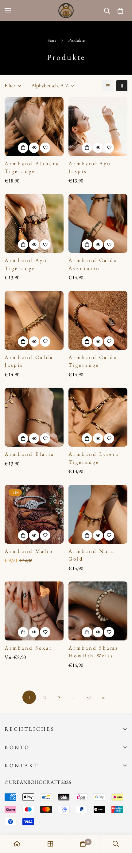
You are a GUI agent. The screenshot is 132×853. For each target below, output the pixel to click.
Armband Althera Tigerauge (32, 167)
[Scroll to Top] (121, 820)
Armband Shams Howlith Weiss (93, 651)
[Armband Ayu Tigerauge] (34, 223)
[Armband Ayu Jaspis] (97, 126)
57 (88, 697)
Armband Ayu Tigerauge (26, 264)
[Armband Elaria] (34, 417)
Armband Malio (29, 551)
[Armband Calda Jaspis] (34, 320)
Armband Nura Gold (91, 555)
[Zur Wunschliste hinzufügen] (45, 148)
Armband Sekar (28, 647)
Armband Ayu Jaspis (89, 167)
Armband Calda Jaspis (29, 361)
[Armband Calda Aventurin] (97, 223)
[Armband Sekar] (34, 610)
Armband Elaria (29, 454)
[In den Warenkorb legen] (23, 148)
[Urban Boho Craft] (66, 10)
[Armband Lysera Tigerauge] (97, 417)
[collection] (50, 844)
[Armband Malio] (34, 514)
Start (52, 40)
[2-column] (121, 85)
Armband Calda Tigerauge (92, 361)
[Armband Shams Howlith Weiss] (97, 610)
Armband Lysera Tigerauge (93, 458)
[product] (17, 843)
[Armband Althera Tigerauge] (34, 126)
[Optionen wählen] (23, 535)
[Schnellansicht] (34, 148)
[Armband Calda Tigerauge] (97, 320)
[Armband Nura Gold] (97, 514)
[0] (120, 11)
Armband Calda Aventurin (92, 264)
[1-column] (107, 85)
